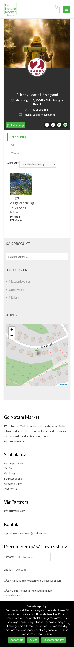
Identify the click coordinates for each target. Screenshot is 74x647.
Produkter (19, 137)
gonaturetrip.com (14, 510)
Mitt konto (10, 488)
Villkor (16, 152)
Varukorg (9, 473)
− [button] (11, 335)
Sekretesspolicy (13, 478)
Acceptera (16, 639)
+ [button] (11, 329)
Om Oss (9, 468)
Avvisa (33, 639)
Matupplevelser (19, 281)
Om (13, 144)
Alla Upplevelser (13, 463)
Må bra (14, 297)
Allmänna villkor (13, 483)
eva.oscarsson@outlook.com (30, 533)
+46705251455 (38, 109)
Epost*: (8, 569)
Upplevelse (16, 289)
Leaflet (63, 384)
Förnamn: (9, 557)
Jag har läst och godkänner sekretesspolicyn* (34, 580)
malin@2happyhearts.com (40, 114)
